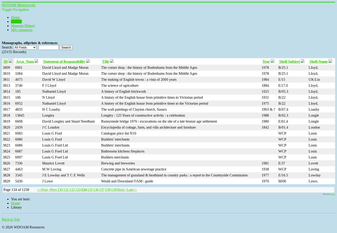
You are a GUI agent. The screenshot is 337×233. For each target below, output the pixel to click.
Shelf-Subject (289, 61)
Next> (121, 190)
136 (96, 190)
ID (6, 61)
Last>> (132, 190)
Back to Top (11, 219)
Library (16, 21)
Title (105, 61)
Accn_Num (25, 61)
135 (90, 190)
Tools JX (332, 194)
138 (107, 190)
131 (66, 190)
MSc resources (21, 30)
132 (72, 190)
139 (113, 190)
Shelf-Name (318, 61)
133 (78, 190)
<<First (42, 190)
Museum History (23, 26)
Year (266, 61)
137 (102, 190)
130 (60, 190)
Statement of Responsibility (64, 61)
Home (15, 17)
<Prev (52, 190)
